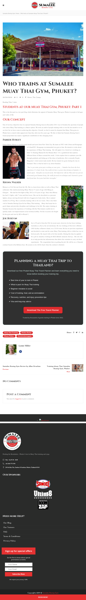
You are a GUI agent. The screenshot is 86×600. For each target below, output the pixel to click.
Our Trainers (8, 527)
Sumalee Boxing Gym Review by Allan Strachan (21, 366)
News (17, 13)
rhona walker (9, 336)
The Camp (37, 97)
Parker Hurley (26, 332)
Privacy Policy (9, 541)
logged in (18, 399)
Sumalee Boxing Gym (9, 13)
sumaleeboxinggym (24, 336)
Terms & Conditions (11, 536)
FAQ (5, 532)
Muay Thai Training (11, 332)
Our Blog (7, 523)
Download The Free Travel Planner (43, 310)
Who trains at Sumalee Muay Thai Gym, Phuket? (40, 87)
